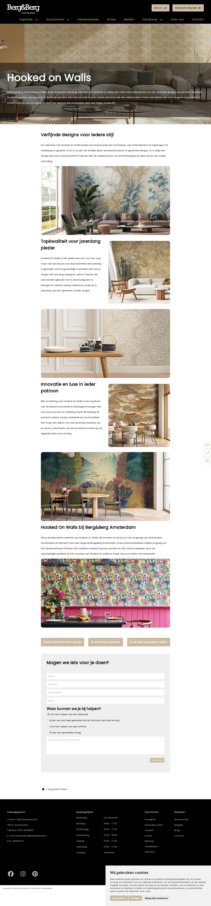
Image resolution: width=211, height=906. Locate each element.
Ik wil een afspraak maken (148, 642)
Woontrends (181, 819)
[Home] (43, 789)
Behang (149, 841)
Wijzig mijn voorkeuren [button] (156, 898)
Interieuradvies (88, 19)
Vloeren (149, 830)
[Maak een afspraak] (207, 460)
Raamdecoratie (154, 824)
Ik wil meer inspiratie (105, 642)
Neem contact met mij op (62, 642)
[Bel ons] (207, 452)
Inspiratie (26, 19)
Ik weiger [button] (135, 898)
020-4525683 (25, 830)
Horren (148, 835)
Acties (111, 19)
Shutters (150, 851)
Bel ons (158, 7)
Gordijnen (150, 819)
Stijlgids (178, 824)
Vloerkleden (151, 846)
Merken (129, 19)
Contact (198, 19)
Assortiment (55, 19)
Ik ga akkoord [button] (119, 898)
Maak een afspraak (186, 7)
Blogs (177, 830)
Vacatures (149, 19)
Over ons (177, 19)
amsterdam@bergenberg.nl (31, 835)
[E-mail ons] (207, 444)
